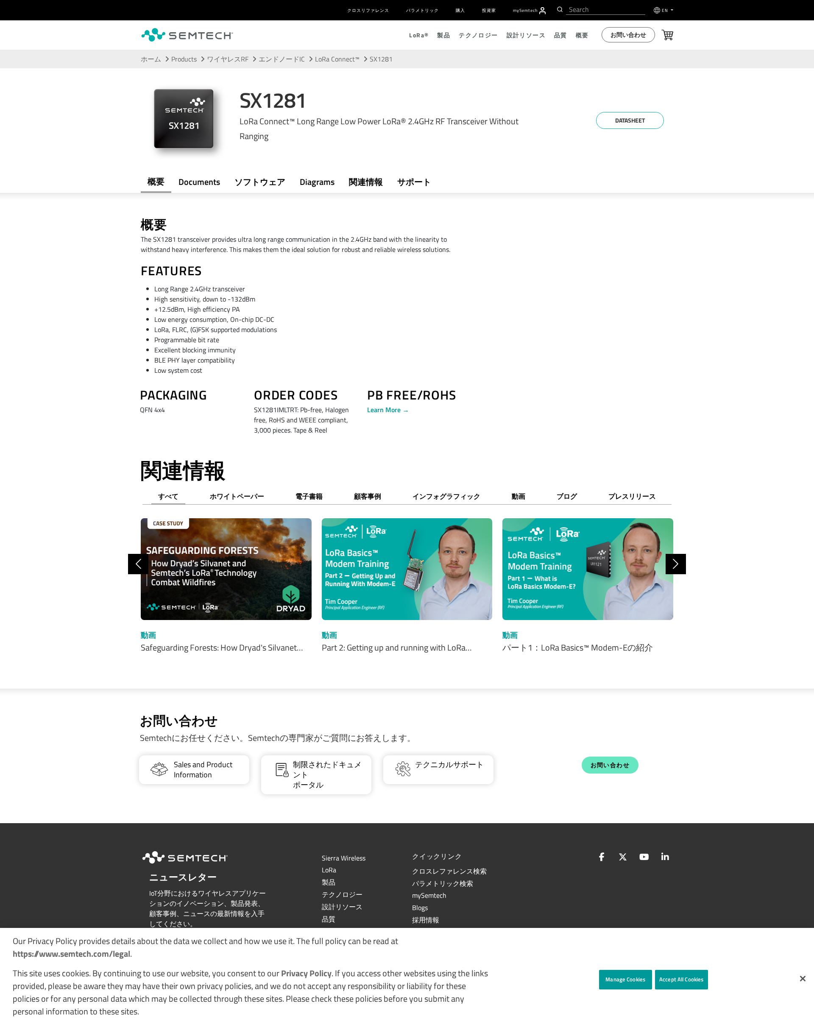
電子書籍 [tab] (309, 496)
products (184, 59)
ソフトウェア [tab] (259, 181)
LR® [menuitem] (419, 35)
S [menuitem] (525, 10)
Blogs (420, 907)
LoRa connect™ (337, 59)
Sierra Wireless (343, 858)
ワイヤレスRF (227, 59)
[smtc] (187, 35)
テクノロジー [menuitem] (478, 35)
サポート (414, 181)
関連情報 (366, 181)
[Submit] (559, 9)
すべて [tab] (168, 496)
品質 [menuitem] (560, 35)
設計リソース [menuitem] (526, 35)
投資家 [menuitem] (489, 10)
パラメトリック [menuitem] (422, 10)
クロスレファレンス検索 (449, 871)
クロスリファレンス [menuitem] (368, 10)
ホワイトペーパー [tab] (237, 496)
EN (665, 10)
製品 (328, 882)
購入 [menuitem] (460, 10)
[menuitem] (542, 10)
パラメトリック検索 (442, 883)
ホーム (151, 59)
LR (329, 870)
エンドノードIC (282, 59)
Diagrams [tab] (317, 181)
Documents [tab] (199, 181)
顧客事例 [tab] (367, 496)
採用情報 (425, 920)
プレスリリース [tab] (632, 496)
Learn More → (388, 410)
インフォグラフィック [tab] (446, 496)
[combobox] (605, 9)
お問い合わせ (628, 34)
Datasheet (630, 120)
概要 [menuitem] (582, 35)
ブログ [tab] (567, 496)
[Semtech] (194, 865)
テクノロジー (342, 894)
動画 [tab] (518, 496)
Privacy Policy (306, 973)
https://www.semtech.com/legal (71, 953)
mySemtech (429, 895)
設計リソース (342, 907)
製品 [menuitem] (443, 35)
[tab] (366, 182)
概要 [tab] (156, 181)
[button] (803, 978)
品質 (328, 919)
